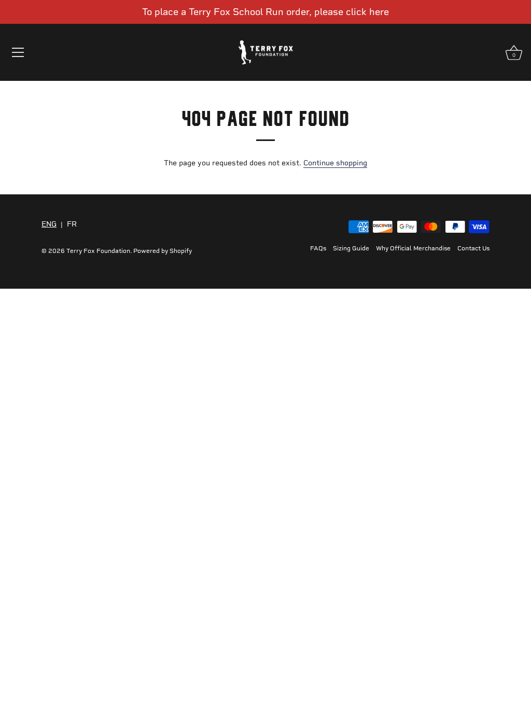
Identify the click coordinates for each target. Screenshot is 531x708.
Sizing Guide (351, 248)
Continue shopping (335, 163)
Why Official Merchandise (413, 248)
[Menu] (18, 52)
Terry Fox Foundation (98, 250)
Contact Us (473, 248)
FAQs (318, 248)
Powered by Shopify (162, 250)
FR (72, 224)
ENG (49, 224)
